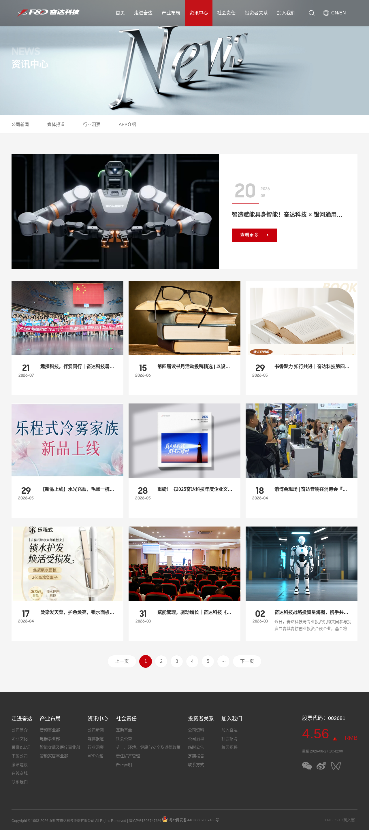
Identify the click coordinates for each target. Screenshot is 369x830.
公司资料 (196, 730)
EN (342, 12)
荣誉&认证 (21, 747)
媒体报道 (56, 124)
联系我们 (20, 782)
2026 (265, 188)
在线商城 (20, 773)
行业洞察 (91, 124)
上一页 (122, 661)
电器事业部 (50, 738)
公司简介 (20, 730)
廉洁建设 (20, 764)
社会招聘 (229, 738)
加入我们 (286, 12)
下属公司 (20, 756)
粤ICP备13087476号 (145, 821)
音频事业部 (50, 730)
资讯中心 (198, 12)
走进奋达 (143, 12)
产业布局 (171, 12)
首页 (120, 12)
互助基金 (124, 730)
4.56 (315, 734)
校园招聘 (229, 747)
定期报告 (196, 756)
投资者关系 (256, 12)
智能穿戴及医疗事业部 (60, 747)
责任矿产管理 (128, 756)
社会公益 (124, 738)
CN (334, 12)
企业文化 (20, 738)
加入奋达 (229, 730)
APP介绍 (127, 124)
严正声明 (124, 764)
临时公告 (196, 747)
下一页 (247, 661)
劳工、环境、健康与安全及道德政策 (148, 747)
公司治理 (196, 738)
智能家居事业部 (54, 756)
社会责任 (226, 12)
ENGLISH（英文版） (341, 820)
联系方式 (196, 764)
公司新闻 (20, 124)
